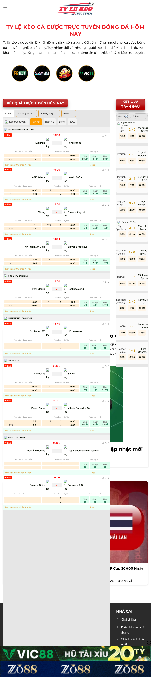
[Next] (134, 78)
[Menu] (5, 9)
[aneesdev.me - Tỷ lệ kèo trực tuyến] (75, 9)
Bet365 (139, 116)
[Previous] (16, 78)
